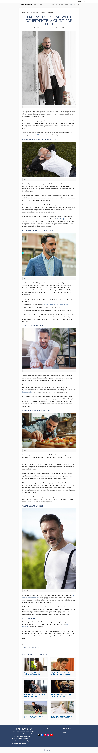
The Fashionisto (35, 27)
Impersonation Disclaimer (59, 749)
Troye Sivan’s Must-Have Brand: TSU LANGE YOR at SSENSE (61, 717)
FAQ (64, 733)
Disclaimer (36, 749)
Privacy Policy (42, 749)
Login (85, 1)
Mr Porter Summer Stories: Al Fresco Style (34, 646)
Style (41, 4)
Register (79, 1)
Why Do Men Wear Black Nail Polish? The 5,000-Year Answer (61, 673)
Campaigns (51, 4)
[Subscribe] (71, 5)
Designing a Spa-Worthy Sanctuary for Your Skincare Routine (35, 673)
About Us (65, 732)
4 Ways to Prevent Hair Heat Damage (33, 647)
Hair (66, 4)
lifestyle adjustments (63, 219)
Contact (65, 730)
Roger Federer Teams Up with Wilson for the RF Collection (33, 717)
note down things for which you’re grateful (56, 304)
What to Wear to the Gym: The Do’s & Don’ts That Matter (35, 695)
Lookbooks (59, 4)
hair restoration (27, 392)
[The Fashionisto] (24, 5)
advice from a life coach (35, 135)
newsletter (47, 730)
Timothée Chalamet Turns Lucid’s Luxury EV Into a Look (62, 695)
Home (35, 4)
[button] (75, 5)
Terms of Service (49, 749)
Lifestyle (28, 12)
